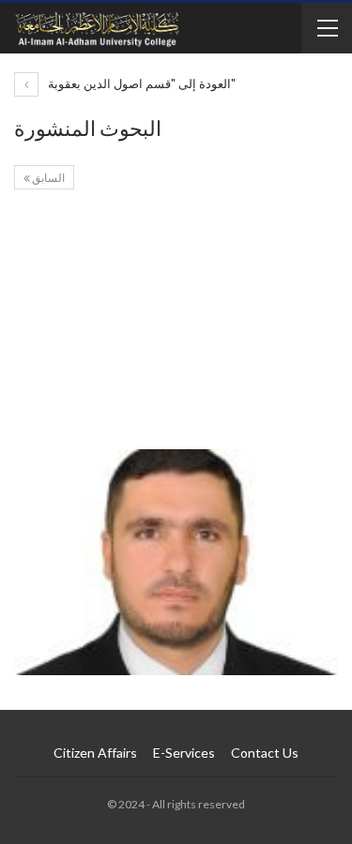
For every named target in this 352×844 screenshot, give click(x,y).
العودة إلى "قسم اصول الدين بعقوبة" (140, 83)
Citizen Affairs (95, 753)
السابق (47, 178)
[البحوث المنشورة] (176, 324)
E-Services (184, 753)
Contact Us (264, 753)
